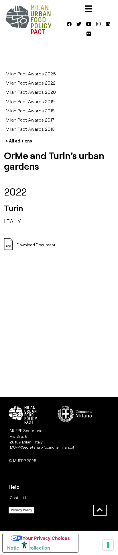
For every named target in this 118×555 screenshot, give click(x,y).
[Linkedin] (108, 24)
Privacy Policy (21, 510)
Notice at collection (28, 548)
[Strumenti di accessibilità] (24, 545)
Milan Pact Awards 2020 (31, 92)
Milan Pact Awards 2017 (30, 119)
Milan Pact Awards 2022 (31, 82)
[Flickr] (88, 33)
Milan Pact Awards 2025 (31, 73)
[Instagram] (98, 24)
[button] (36, 246)
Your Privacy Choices (46, 538)
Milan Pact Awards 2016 (30, 129)
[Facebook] (69, 24)
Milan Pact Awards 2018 (30, 110)
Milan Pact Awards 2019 (30, 101)
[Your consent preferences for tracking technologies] (108, 545)
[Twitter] (79, 24)
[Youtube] (88, 24)
